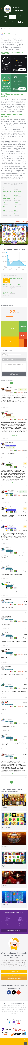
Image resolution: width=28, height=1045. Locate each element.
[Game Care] (6, 1029)
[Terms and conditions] (19, 1029)
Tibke (6, 734)
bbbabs (7, 753)
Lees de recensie (15, 70)
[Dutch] (15, 392)
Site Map (23, 1039)
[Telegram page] (9, 1023)
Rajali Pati (7, 718)
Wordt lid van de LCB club (14, 978)
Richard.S (7, 34)
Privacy (10, 1039)
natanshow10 (8, 599)
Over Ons (8, 1016)
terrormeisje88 (9, 525)
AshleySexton (8, 387)
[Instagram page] (14, 1023)
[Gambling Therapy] (15, 1033)
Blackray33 (8, 506)
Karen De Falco (9, 683)
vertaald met (20, 392)
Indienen (15, 374)
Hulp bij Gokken (16, 1039)
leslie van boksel (9, 442)
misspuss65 (8, 547)
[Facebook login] (9, 992)
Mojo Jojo (7, 462)
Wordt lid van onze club (12, 930)
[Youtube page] (18, 1023)
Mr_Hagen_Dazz (9, 490)
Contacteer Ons (18, 1016)
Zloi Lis (7, 632)
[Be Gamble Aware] (5, 1033)
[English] (11, 392)
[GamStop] (24, 1033)
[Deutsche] (7, 495)
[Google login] (18, 992)
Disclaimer (5, 1039)
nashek (7, 411)
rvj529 (7, 566)
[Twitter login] (14, 992)
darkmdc (7, 582)
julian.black (8, 649)
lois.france (8, 616)
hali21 (6, 701)
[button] (2, 921)
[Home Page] (2, 28)
